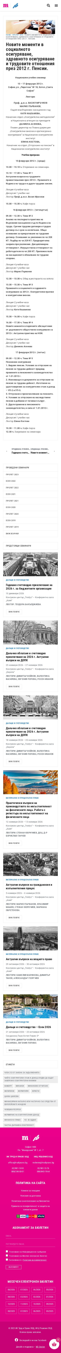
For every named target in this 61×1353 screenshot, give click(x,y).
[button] (48, 5)
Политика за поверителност (35, 1260)
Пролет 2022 (12, 488)
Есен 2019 (10, 520)
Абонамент (13, 1267)
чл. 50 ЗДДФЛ (30, 1120)
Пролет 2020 (12, 514)
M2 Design (40, 1347)
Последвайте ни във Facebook (32, 1340)
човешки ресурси (12, 1109)
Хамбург (8, 1086)
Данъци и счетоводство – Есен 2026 (28, 1027)
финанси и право (12, 1120)
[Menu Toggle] (56, 5)
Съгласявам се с (27, 1260)
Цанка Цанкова (11, 1096)
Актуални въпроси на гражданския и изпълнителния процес (29, 886)
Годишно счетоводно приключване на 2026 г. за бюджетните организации (29, 586)
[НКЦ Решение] (36, 1137)
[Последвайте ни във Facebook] (16, 1340)
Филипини (9, 1091)
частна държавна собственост (19, 1125)
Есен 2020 (10, 507)
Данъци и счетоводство (17, 580)
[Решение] (15, 5)
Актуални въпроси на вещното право (29, 959)
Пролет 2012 (17, 35)
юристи (35, 1091)
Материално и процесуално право (22, 798)
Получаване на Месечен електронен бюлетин (28, 1256)
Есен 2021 (10, 494)
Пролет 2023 (12, 474)
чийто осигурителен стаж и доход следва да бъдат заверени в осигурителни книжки (29, 1079)
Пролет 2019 (12, 527)
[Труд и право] (25, 1138)
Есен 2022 (10, 481)
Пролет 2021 (12, 501)
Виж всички (12, 534)
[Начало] (6, 5)
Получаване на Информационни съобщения (27, 1252)
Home (8, 35)
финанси (20, 1086)
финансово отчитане (38, 1086)
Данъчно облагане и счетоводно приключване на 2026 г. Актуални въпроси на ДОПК (27, 656)
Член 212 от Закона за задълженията (21, 1073)
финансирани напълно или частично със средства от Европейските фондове (30, 1103)
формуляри (23, 1091)
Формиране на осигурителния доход (21, 1115)
